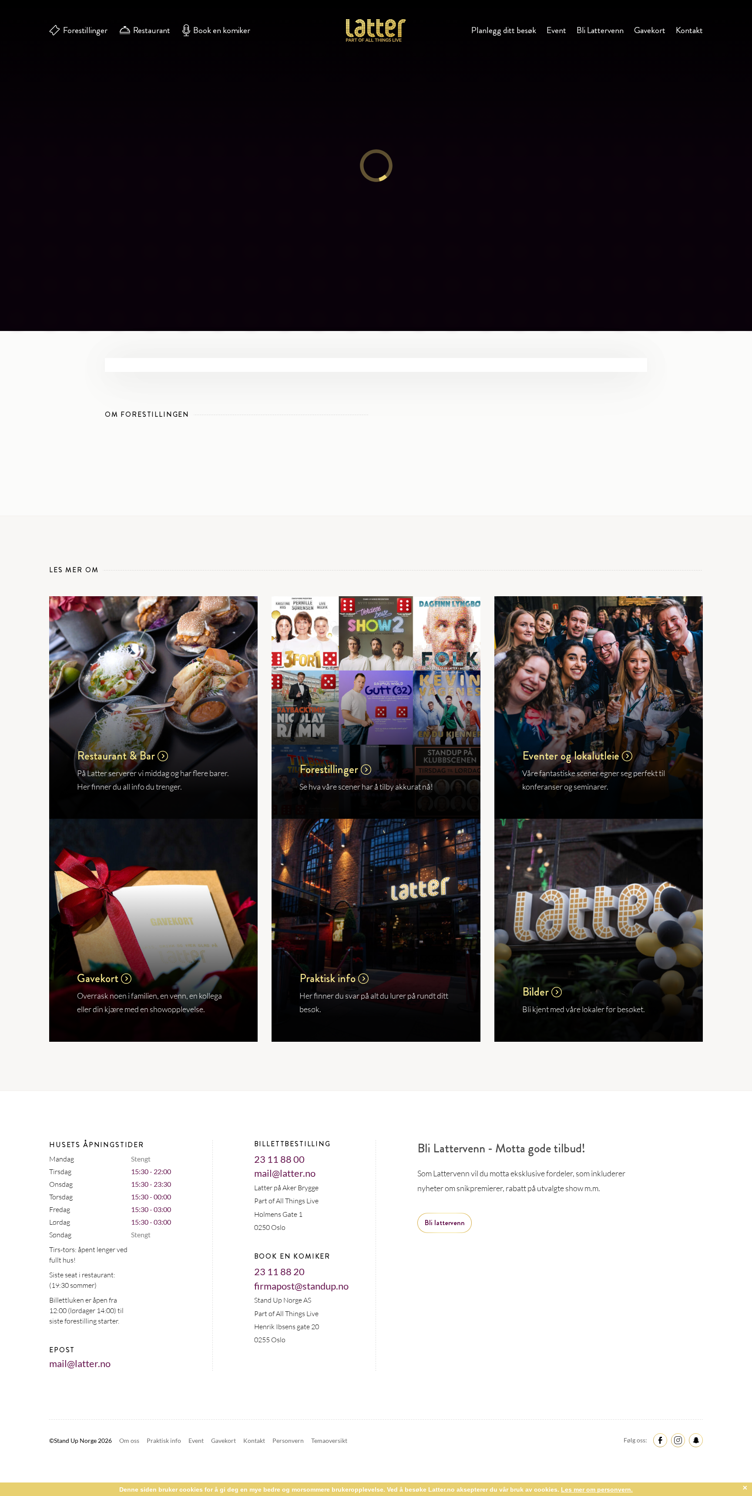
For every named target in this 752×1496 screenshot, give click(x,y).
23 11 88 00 (279, 1159)
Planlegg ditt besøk (503, 30)
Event (556, 30)
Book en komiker (221, 30)
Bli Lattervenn (600, 30)
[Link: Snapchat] (694, 1439)
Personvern (288, 1440)
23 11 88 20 (279, 1271)
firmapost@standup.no (301, 1286)
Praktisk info (164, 1440)
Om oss (130, 1440)
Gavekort (649, 30)
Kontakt (689, 30)
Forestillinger (85, 30)
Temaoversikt (329, 1440)
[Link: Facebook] (659, 1439)
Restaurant (151, 30)
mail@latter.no (80, 1363)
